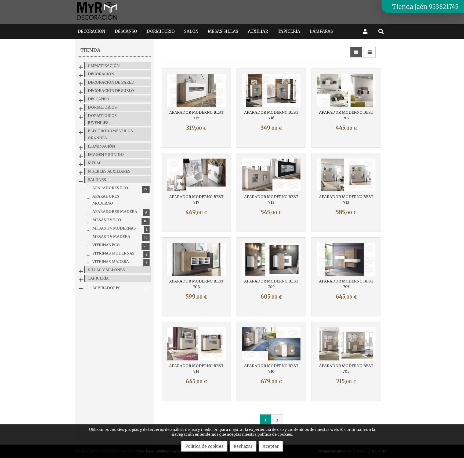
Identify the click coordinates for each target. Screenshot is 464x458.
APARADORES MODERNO (119, 200)
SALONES (97, 179)
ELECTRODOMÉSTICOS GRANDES (110, 134)
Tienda (90, 50)
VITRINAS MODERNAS (119, 253)
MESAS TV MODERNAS (119, 228)
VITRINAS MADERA (119, 262)
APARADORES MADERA (119, 212)
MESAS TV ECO (119, 220)
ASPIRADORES (119, 288)
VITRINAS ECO (119, 245)
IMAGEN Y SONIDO (106, 154)
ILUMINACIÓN (101, 146)
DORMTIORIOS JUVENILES (102, 119)
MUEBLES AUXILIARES (109, 171)
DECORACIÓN (101, 73)
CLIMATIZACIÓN (103, 65)
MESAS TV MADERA (119, 237)
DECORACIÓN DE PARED (111, 82)
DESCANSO (98, 98)
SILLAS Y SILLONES (106, 269)
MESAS (95, 162)
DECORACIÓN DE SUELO (111, 90)
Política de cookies (204, 446)
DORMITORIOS (102, 107)
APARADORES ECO (119, 188)
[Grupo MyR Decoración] (97, 20)
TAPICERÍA (98, 278)
